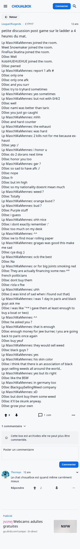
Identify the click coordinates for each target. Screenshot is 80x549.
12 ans (74, 24)
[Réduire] (76, 472)
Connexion (62, 6)
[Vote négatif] (16, 415)
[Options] (73, 415)
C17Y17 (29, 24)
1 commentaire (12, 426)
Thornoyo (16, 472)
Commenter (69, 464)
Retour (13, 17)
